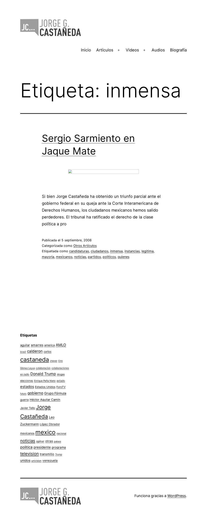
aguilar (25, 345)
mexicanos (64, 257)
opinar (40, 441)
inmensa (116, 251)
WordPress (176, 496)
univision (36, 460)
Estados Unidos (45, 387)
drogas (61, 374)
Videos (132, 50)
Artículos (104, 50)
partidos (94, 257)
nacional (61, 433)
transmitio (47, 454)
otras (49, 441)
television (29, 453)
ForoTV (60, 387)
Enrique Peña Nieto (45, 380)
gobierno (35, 393)
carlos (47, 351)
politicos (109, 257)
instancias (132, 251)
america (49, 345)
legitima (148, 251)
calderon (35, 351)
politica (26, 447)
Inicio (86, 50)
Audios (158, 50)
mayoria (48, 257)
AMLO (61, 345)
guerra (24, 399)
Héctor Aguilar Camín (45, 400)
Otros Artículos (85, 246)
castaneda (34, 359)
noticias (80, 257)
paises (57, 441)
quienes (123, 257)
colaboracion (43, 368)
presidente (42, 447)
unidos (25, 460)
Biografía (178, 50)
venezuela (50, 460)
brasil (23, 351)
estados (27, 386)
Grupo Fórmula (55, 393)
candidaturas (79, 251)
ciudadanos (99, 251)
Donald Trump (43, 374)
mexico (45, 432)
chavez (53, 360)
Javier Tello (27, 408)
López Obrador (50, 424)
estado (61, 380)
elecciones (26, 380)
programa (59, 447)
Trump (58, 454)
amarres (37, 345)
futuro (23, 393)
